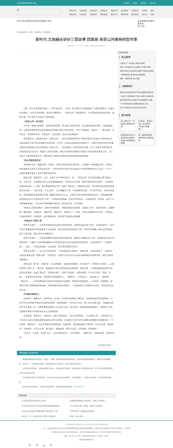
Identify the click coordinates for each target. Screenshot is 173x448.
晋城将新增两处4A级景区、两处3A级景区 (87, 401)
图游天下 (114, 14)
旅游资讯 (93, 11)
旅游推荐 (124, 11)
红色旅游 (83, 14)
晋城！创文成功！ (77, 416)
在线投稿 (126, 3)
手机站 (135, 3)
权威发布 (103, 11)
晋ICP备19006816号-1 (86, 440)
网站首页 (72, 11)
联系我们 (144, 3)
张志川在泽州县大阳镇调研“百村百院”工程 (40, 411)
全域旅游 (135, 11)
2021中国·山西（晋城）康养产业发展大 (86, 406)
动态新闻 (83, 11)
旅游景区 (93, 14)
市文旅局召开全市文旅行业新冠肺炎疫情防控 (41, 406)
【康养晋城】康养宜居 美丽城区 (132, 75)
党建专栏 (114, 11)
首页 (31, 32)
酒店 (152, 11)
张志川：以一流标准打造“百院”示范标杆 (39, 416)
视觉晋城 (103, 14)
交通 (152, 14)
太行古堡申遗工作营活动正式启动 (133, 108)
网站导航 (153, 3)
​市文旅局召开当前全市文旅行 (34, 401)
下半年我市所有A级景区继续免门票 (134, 104)
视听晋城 (124, 14)
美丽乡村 (72, 14)
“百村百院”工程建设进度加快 (82, 411)
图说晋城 (135, 14)
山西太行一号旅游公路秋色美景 (132, 63)
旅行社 (144, 14)
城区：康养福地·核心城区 (130, 79)
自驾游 (144, 11)
